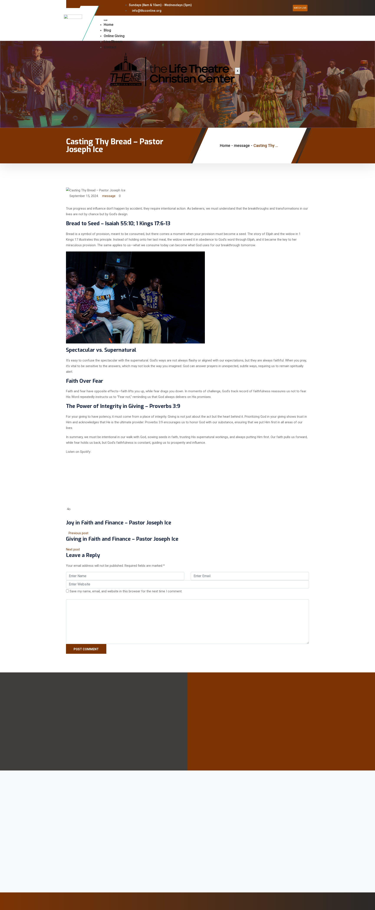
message (108, 196)
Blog (107, 30)
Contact (110, 47)
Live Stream (113, 41)
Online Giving (114, 36)
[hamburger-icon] (105, 20)
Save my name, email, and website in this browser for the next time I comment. (126, 591)
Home (108, 25)
